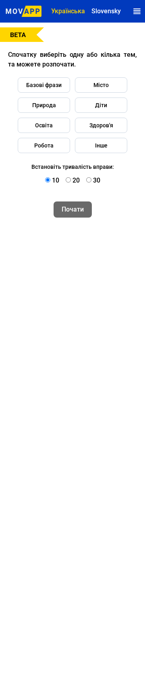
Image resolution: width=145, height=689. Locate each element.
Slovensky (106, 11)
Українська (68, 11)
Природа (44, 105)
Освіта (44, 125)
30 (96, 180)
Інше (101, 145)
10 (55, 180)
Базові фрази (44, 85)
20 (76, 180)
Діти (101, 105)
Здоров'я (101, 125)
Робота (44, 145)
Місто (101, 85)
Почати (73, 209)
